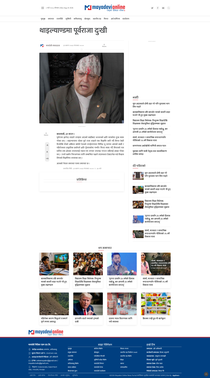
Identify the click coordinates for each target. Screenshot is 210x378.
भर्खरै (135, 97)
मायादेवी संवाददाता (53, 45)
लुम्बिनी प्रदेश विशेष (100, 359)
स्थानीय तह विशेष (126, 356)
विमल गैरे (155, 370)
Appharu (176, 375)
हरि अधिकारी (154, 348)
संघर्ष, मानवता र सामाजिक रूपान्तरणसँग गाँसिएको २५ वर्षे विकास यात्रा (149, 139)
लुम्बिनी (68, 19)
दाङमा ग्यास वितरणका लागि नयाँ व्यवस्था (120, 320)
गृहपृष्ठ (43, 19)
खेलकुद (87, 19)
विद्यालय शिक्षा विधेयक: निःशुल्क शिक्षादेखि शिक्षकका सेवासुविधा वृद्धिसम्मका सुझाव (150, 122)
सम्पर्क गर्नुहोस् (65, 375)
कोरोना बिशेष (98, 348)
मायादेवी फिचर (99, 363)
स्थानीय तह (97, 19)
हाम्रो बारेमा (41, 375)
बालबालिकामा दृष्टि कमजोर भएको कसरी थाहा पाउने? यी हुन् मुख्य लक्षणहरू (151, 114)
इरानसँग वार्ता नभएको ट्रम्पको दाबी (87, 320)
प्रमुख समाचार (72, 352)
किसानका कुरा (72, 370)
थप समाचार (105, 248)
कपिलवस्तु (78, 19)
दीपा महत (154, 363)
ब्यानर (122, 363)
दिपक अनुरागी (158, 352)
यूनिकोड (75, 375)
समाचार (51, 19)
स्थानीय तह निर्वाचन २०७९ (128, 352)
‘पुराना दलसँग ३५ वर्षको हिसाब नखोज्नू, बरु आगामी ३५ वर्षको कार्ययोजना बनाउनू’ (150, 130)
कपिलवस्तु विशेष (73, 363)
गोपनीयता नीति (53, 375)
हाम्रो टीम (32, 375)
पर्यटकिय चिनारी (99, 356)
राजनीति (60, 19)
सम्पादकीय (123, 367)
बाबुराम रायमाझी (156, 356)
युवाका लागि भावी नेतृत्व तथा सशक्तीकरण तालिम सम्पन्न (150, 153)
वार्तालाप (125, 19)
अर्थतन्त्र (70, 359)
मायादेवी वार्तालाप (99, 370)
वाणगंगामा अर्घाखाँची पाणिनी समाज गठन (149, 145)
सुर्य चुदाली (154, 359)
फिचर (106, 19)
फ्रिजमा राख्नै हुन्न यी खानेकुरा (154, 318)
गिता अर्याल (155, 367)
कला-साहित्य (72, 367)
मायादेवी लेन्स (98, 367)
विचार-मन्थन (124, 348)
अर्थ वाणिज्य (115, 19)
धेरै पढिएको (139, 166)
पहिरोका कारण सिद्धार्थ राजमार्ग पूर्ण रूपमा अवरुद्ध (54, 320)
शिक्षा (122, 359)
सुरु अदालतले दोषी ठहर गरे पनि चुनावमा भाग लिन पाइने (151, 105)
